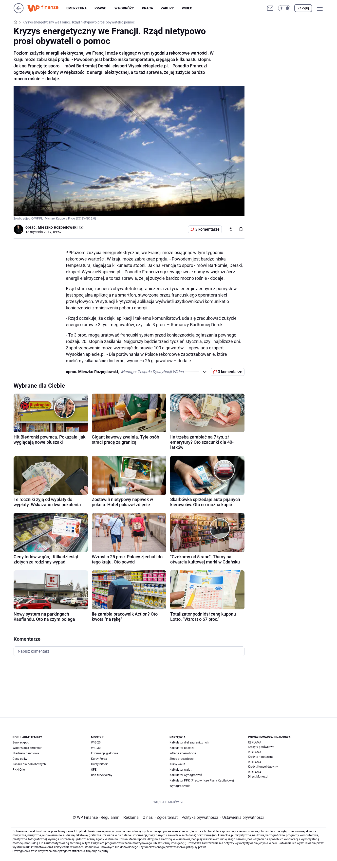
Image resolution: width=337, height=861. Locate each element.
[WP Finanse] (46, 8)
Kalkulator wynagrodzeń (185, 775)
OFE (93, 769)
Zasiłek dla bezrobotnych (29, 764)
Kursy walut (177, 764)
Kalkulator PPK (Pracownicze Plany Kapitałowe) (201, 780)
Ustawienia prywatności (242, 817)
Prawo (100, 8)
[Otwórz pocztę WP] (270, 8)
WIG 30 (96, 748)
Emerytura (76, 8)
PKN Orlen (19, 769)
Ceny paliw (20, 759)
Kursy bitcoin (100, 764)
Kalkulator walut (180, 769)
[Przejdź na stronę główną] (19, 11)
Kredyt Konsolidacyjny (263, 766)
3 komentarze (207, 229)
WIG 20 (96, 742)
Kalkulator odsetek (181, 748)
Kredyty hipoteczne (260, 757)
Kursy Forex (99, 759)
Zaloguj (303, 8)
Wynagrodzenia (179, 786)
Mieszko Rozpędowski (57, 227)
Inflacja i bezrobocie (182, 753)
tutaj (105, 851)
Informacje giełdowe (104, 753)
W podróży (124, 8)
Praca (147, 8)
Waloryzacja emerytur (27, 748)
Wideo (187, 8)
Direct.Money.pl (258, 776)
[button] (284, 8)
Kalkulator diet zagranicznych (189, 742)
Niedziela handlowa (26, 753)
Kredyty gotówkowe (261, 747)
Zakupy (167, 8)
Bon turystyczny (101, 775)
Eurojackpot (21, 742)
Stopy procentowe (181, 759)
